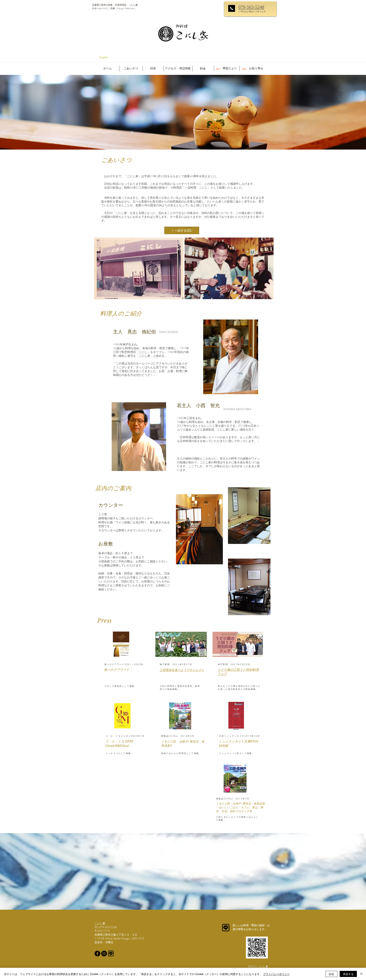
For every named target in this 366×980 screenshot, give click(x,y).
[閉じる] (361, 974)
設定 (331, 974)
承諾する (348, 974)
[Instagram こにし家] (104, 953)
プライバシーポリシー (276, 974)
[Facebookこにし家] (97, 953)
